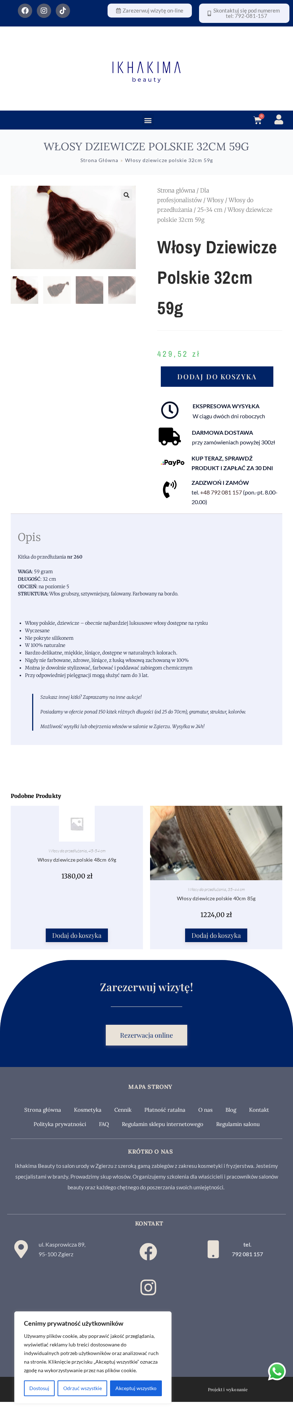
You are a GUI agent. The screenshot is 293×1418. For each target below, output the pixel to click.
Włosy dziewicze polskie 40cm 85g (216, 898)
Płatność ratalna (164, 1109)
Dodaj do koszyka (217, 376)
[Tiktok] (63, 11)
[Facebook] (25, 11)
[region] (93, 1357)
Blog (230, 1109)
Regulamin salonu (238, 1124)
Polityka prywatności (60, 1124)
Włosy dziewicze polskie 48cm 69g (77, 860)
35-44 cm (236, 889)
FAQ (104, 1124)
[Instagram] (44, 11)
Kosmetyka (87, 1109)
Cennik (122, 1109)
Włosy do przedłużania (68, 850)
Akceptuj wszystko (136, 1388)
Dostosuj (39, 1388)
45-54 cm (96, 850)
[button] (148, 120)
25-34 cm (210, 209)
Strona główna (176, 190)
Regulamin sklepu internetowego (162, 1124)
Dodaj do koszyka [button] (76, 935)
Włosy (215, 200)
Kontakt (259, 1109)
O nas (205, 1109)
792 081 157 (247, 1254)
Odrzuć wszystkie (82, 1388)
